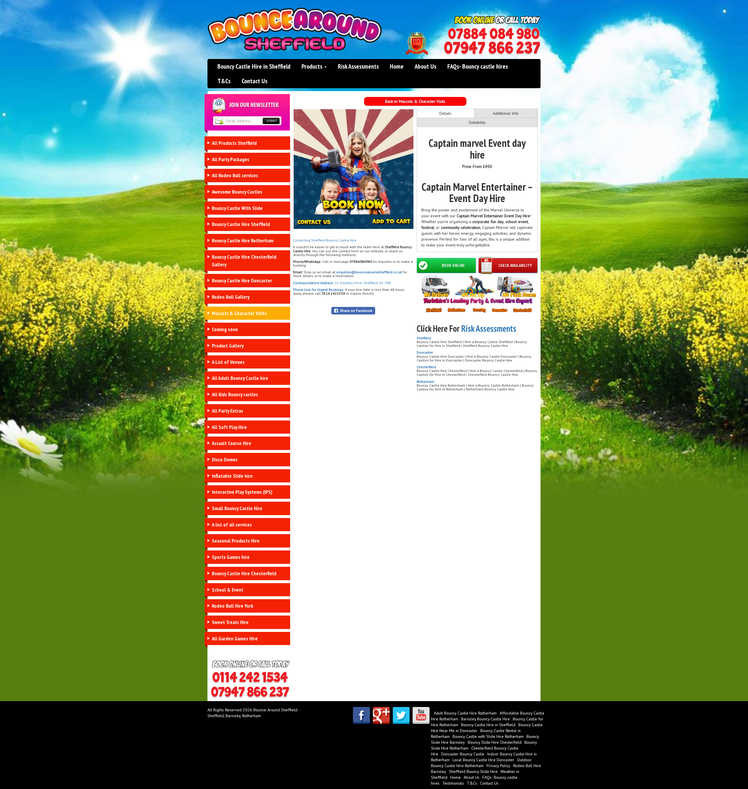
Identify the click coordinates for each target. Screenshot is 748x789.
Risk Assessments (358, 66)
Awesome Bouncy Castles (237, 191)
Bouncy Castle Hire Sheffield (241, 224)
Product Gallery (228, 345)
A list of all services (232, 524)
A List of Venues (228, 362)
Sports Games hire (231, 557)
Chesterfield (426, 367)
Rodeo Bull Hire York (232, 605)
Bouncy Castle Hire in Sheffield (253, 66)
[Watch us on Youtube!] (421, 715)
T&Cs (224, 81)
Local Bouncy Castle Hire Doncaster (483, 759)
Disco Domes (225, 459)
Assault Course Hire (231, 443)
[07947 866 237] (492, 48)
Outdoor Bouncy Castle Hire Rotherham (481, 762)
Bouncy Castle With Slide (237, 208)
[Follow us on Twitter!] (401, 715)
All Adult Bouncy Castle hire (240, 378)
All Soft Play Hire (229, 427)
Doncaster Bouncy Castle (462, 754)
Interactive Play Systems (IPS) (242, 492)
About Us (425, 66)
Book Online (453, 265)
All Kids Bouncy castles (235, 394)
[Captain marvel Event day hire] (353, 169)
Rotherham (425, 381)
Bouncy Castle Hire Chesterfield (244, 573)
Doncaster (425, 352)
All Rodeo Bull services (235, 175)
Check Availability (515, 265)
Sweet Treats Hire (230, 622)
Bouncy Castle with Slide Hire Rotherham (488, 736)
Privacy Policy (498, 765)
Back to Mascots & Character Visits (415, 101)
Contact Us (254, 81)
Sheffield (424, 338)
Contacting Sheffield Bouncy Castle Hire (324, 240)
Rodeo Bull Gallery (231, 296)
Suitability (477, 122)
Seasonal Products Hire (235, 540)
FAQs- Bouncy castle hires (477, 66)
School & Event (227, 589)
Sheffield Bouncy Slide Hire (473, 771)
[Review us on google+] (381, 715)
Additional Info (506, 113)
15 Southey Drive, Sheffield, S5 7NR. (363, 283)
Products (313, 66)
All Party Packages (230, 159)
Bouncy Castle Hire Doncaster (242, 280)
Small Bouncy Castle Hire (237, 508)
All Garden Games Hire (235, 638)
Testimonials (453, 783)
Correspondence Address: (313, 283)
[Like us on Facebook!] (361, 715)
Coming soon (225, 329)
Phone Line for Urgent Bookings (318, 289)
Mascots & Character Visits (239, 313)
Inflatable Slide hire (232, 475)
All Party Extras (227, 410)
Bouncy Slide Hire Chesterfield (495, 742)
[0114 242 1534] (494, 33)
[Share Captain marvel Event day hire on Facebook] (353, 310)
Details (445, 113)
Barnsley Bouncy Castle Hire (485, 719)
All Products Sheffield (234, 143)
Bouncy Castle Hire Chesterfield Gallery (244, 260)
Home (397, 66)
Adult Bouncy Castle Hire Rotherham (465, 713)
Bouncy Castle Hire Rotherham (242, 240)
